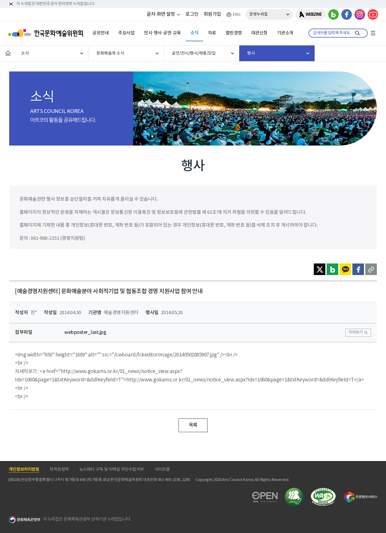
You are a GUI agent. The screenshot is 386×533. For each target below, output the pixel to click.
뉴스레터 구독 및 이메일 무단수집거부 (111, 469)
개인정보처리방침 (24, 469)
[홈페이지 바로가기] (8, 53)
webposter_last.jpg (85, 332)
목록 (193, 425)
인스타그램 (359, 14)
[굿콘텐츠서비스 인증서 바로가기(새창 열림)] (360, 493)
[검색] (357, 33)
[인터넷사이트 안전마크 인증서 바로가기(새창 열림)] (294, 491)
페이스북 (346, 14)
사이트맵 (162, 469)
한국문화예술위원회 (47, 33)
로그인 (192, 14)
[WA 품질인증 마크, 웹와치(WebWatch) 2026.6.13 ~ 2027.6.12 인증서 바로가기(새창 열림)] (323, 490)
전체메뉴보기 (373, 33)
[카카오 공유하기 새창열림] (345, 269)
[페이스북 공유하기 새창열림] (358, 269)
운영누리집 (258, 14)
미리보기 (355, 332)
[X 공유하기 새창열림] (319, 269)
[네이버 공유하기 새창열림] (332, 269)
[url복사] (371, 269)
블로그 (333, 14)
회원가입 (212, 14)
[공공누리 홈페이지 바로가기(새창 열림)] (265, 495)
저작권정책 (59, 469)
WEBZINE (314, 14)
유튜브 (373, 14)
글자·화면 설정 (161, 14)
